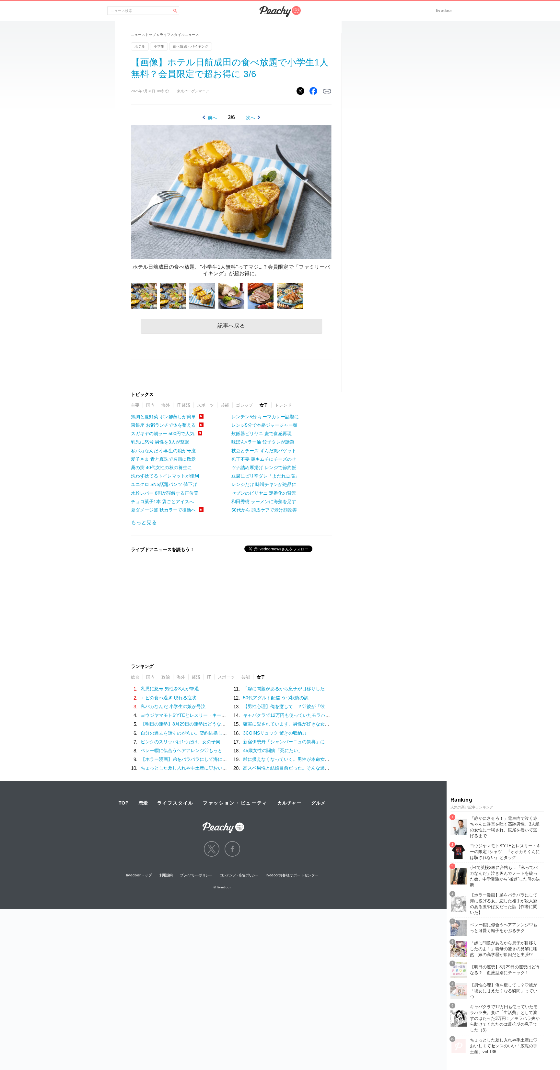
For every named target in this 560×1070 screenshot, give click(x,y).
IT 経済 (183, 405)
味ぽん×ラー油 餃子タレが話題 (262, 442)
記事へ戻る (231, 326)
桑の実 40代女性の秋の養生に (161, 467)
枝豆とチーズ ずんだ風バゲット (263, 450)
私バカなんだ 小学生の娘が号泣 (163, 450)
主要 (135, 405)
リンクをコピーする (327, 91)
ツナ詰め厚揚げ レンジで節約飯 (263, 467)
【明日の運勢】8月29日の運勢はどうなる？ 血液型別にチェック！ (210, 723)
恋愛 (143, 802)
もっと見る (144, 522)
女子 (264, 405)
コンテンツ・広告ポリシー (239, 875)
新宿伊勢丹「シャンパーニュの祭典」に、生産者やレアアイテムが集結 (315, 741)
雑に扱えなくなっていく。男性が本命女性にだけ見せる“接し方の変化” (315, 759)
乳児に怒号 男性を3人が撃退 (160, 442)
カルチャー (289, 802)
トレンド (283, 405)
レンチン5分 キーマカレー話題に (265, 416)
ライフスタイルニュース (179, 35)
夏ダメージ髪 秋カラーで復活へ (163, 509)
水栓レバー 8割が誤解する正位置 (164, 493)
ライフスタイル (175, 802)
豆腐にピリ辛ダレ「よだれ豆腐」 (265, 476)
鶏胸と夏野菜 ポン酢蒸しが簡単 (163, 416)
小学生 (159, 46)
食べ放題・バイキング (190, 46)
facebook (232, 849)
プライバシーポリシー (196, 875)
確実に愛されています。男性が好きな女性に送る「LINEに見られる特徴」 (318, 723)
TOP (124, 802)
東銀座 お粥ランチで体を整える (163, 425)
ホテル (139, 46)
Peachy (280, 11)
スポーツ (205, 405)
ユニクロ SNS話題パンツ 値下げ (164, 484)
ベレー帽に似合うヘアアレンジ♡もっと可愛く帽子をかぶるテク (206, 750)
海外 (165, 405)
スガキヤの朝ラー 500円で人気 (162, 433)
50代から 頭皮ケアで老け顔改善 (264, 509)
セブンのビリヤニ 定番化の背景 (263, 493)
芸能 (225, 405)
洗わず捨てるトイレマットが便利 (165, 476)
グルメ (318, 802)
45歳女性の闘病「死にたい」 (273, 750)
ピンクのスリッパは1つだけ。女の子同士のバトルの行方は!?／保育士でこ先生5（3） (228, 741)
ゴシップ (244, 405)
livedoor (444, 10)
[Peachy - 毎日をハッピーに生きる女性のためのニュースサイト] (223, 823)
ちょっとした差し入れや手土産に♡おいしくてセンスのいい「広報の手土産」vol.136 (227, 768)
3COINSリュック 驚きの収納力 (275, 733)
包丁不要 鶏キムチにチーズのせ (263, 459)
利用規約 (165, 875)
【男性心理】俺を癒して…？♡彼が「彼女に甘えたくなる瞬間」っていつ (318, 706)
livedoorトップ (139, 875)
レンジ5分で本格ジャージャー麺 (264, 425)
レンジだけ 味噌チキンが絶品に (263, 484)
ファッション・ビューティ (235, 802)
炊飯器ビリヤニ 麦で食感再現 (261, 433)
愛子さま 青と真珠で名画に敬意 (163, 459)
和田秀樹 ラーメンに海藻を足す (263, 501)
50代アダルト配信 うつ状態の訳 (276, 697)
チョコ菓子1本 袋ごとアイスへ (162, 501)
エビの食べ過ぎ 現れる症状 (168, 697)
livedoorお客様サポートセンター (292, 875)
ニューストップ (143, 35)
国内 (150, 405)
